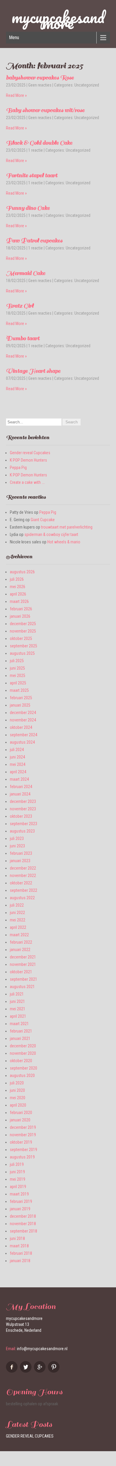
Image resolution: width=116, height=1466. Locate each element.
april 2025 (18, 683)
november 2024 (23, 720)
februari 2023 (21, 853)
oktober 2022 (21, 883)
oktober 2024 (21, 727)
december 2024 (23, 712)
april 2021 (18, 1016)
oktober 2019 (21, 1142)
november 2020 (23, 1053)
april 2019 (18, 1186)
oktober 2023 (21, 816)
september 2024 (23, 734)
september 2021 (23, 979)
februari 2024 (21, 786)
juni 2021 (17, 1001)
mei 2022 (17, 920)
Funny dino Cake (28, 208)
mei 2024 (17, 764)
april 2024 (18, 771)
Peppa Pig (18, 467)
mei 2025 (17, 675)
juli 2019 (17, 1164)
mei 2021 (17, 1008)
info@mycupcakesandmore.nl (42, 1348)
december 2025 (23, 623)
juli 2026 (17, 579)
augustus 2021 (22, 986)
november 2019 (23, 1134)
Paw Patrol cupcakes (34, 240)
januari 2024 (20, 794)
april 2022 (18, 927)
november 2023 (23, 808)
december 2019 (23, 1127)
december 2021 (23, 957)
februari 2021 (21, 1031)
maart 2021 (19, 1023)
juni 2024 (17, 757)
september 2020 (23, 1068)
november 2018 (23, 1223)
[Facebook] (12, 1371)
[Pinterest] (54, 1371)
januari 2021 (20, 1038)
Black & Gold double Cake (39, 142)
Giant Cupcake (43, 519)
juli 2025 (17, 660)
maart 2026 (19, 601)
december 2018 (23, 1216)
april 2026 (18, 594)
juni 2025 (17, 668)
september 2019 (23, 1149)
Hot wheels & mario (63, 542)
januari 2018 (20, 1260)
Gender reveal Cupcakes (30, 452)
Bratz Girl (20, 305)
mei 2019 (17, 1179)
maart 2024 (19, 779)
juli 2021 (17, 994)
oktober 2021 (21, 971)
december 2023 (23, 801)
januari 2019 (20, 1208)
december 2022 (23, 868)
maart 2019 (19, 1194)
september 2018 (23, 1231)
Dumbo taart (23, 338)
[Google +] (40, 1371)
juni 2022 (17, 912)
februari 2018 (21, 1253)
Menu (14, 37)
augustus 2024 (22, 742)
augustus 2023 (22, 831)
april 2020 (18, 1105)
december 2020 (23, 1046)
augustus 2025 (22, 653)
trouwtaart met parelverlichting (67, 527)
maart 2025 (19, 690)
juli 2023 (17, 838)
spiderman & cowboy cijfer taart (51, 534)
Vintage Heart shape (33, 370)
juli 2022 (17, 905)
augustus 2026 (22, 571)
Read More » (16, 95)
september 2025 (23, 646)
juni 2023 (17, 846)
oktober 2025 (21, 638)
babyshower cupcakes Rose (40, 77)
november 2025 (23, 631)
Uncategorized (86, 85)
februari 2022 (21, 942)
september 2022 (23, 890)
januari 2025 (20, 705)
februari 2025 (21, 697)
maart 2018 (19, 1245)
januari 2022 (20, 949)
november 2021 (23, 964)
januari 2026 (20, 616)
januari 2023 (20, 860)
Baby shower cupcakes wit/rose (45, 110)
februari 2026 (21, 608)
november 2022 (23, 875)
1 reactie (35, 150)
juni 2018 (17, 1238)
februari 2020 (21, 1112)
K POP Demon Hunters (28, 460)
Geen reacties (39, 85)
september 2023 (23, 823)
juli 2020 (17, 1083)
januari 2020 (20, 1120)
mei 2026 (17, 586)
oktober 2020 (21, 1060)
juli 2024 (17, 749)
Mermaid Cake (25, 273)
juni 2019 (17, 1171)
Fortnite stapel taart (31, 175)
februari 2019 (21, 1201)
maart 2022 (19, 934)
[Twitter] (26, 1371)
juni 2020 (17, 1090)
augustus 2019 (22, 1157)
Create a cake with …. (27, 482)
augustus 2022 (22, 897)
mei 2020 (17, 1097)
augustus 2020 (22, 1075)
